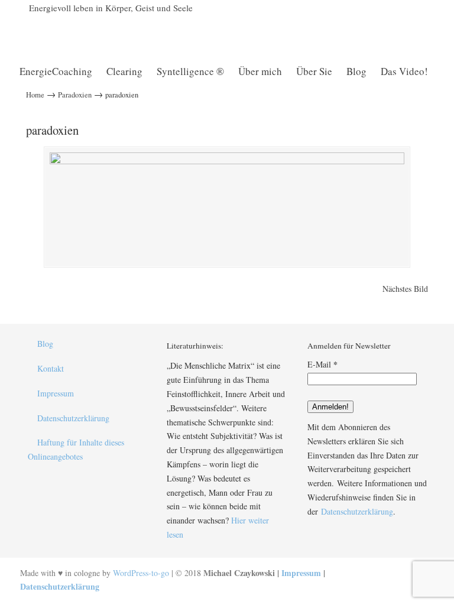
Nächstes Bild (405, 288)
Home (35, 95)
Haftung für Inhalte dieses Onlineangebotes (76, 449)
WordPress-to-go (141, 572)
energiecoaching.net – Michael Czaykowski (156, 33)
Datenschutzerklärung (73, 418)
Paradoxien (75, 95)
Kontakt (50, 368)
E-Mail (322, 364)
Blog (45, 343)
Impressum (55, 393)
